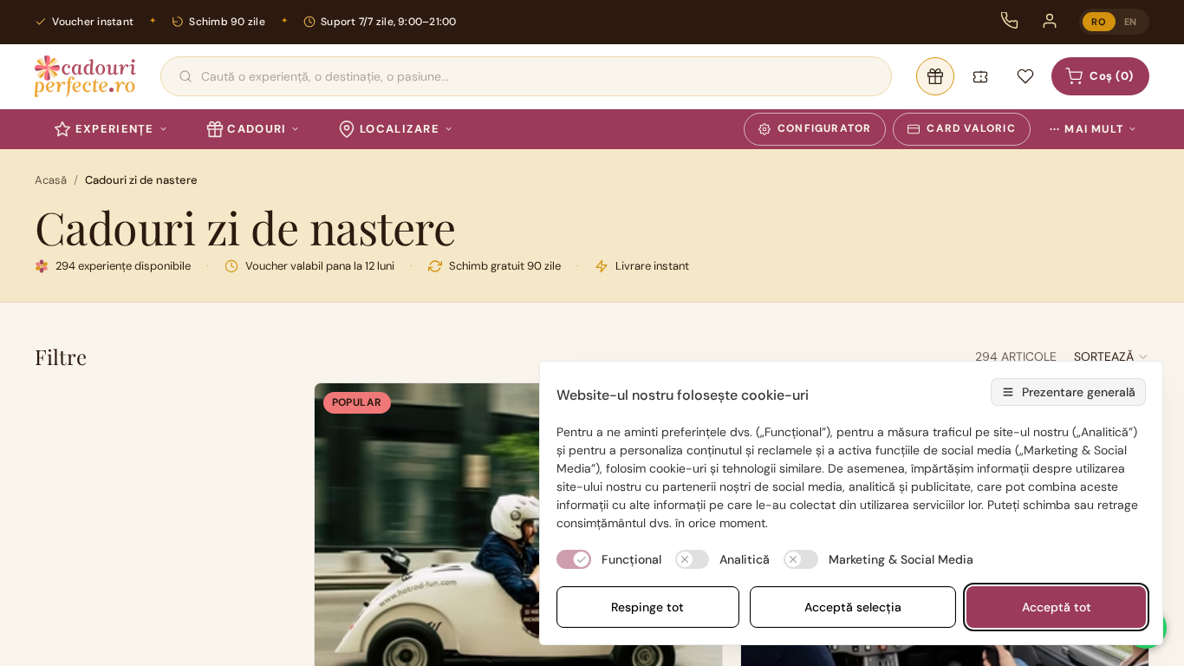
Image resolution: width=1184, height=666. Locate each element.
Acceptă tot (1056, 607)
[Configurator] (935, 76)
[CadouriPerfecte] (85, 76)
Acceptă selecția (852, 607)
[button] (1111, 356)
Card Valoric (971, 128)
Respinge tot (647, 607)
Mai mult (1086, 129)
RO (1098, 22)
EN (1130, 22)
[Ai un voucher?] (980, 76)
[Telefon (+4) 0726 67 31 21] (1009, 21)
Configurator (824, 128)
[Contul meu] (1049, 21)
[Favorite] (1025, 76)
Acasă (51, 180)
